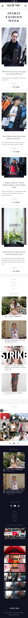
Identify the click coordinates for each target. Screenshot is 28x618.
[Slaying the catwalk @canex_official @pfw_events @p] (4, 436)
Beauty (14, 284)
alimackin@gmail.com (14, 65)
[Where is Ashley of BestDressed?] (14, 306)
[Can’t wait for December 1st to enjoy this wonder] (4, 417)
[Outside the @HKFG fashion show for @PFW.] (14, 436)
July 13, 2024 (9, 394)
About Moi (14, 282)
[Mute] (21, 538)
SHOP (14, 288)
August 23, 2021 (9, 343)
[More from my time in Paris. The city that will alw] (23, 417)
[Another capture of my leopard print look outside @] (23, 436)
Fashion (14, 133)
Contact (14, 286)
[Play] (6, 538)
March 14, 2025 (9, 370)
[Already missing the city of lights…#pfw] (23, 427)
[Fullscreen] (23, 538)
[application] (15, 533)
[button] (3, 6)
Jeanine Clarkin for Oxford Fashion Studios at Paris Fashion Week (14, 185)
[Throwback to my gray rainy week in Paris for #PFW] (4, 427)
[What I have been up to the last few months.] (14, 417)
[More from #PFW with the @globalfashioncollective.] (14, 427)
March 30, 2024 (10, 471)
